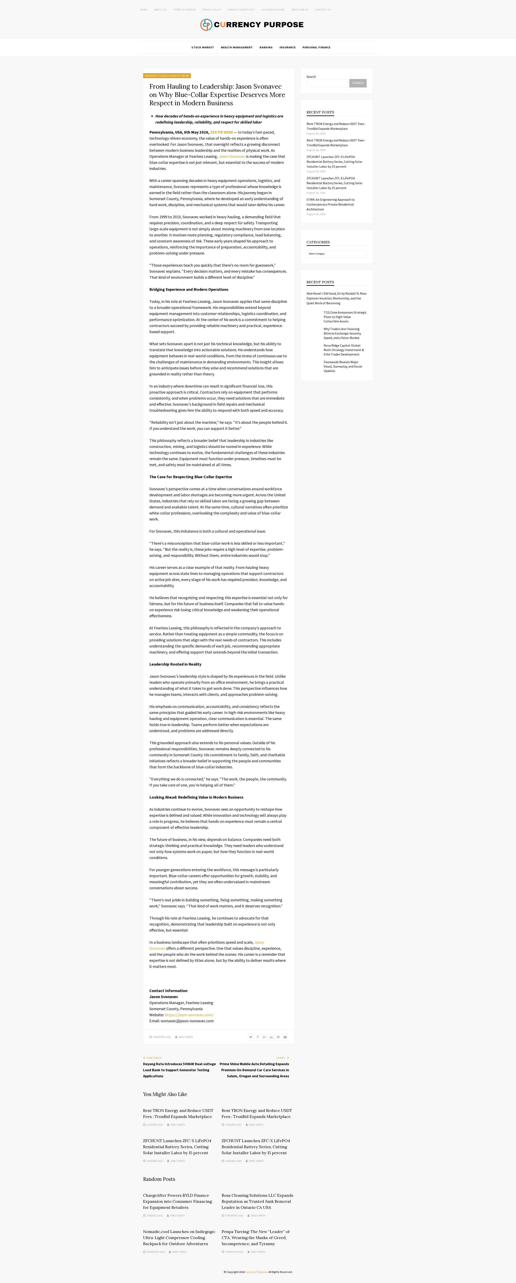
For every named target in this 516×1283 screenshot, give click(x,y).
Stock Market (202, 47)
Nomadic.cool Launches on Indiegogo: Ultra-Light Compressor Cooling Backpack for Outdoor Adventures (179, 1237)
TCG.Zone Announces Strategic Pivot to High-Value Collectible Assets (345, 316)
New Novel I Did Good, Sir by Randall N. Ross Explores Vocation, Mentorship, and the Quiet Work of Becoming (337, 298)
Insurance (288, 47)
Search (311, 77)
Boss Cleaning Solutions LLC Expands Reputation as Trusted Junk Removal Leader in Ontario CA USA (257, 1201)
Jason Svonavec (232, 156)
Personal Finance (317, 47)
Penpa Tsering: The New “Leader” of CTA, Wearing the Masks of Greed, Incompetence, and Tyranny (256, 1237)
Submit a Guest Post (241, 9)
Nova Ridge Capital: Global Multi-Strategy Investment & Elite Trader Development (344, 349)
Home (143, 9)
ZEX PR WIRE (221, 132)
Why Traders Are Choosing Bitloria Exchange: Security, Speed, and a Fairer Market (342, 333)
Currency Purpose (256, 1272)
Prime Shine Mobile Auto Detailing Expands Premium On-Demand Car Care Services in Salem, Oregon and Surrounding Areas (254, 1070)
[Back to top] (512, 1279)
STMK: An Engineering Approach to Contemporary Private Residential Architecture (331, 204)
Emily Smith (186, 1037)
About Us (160, 9)
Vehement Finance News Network (167, 75)
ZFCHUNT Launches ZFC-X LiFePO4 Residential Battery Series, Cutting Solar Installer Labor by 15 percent (177, 1146)
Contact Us (323, 9)
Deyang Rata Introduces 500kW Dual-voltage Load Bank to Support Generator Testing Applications (179, 1070)
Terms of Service (185, 9)
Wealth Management (237, 47)
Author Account (273, 9)
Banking (266, 47)
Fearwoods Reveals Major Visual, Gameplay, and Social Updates (343, 366)
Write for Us (300, 9)
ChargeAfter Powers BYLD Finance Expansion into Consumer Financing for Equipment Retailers (177, 1201)
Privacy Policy (211, 9)
